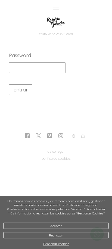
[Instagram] (61, 136)
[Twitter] (38, 136)
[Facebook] (27, 136)
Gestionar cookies (56, 244)
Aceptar (56, 226)
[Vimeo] (49, 136)
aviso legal (56, 151)
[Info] (73, 136)
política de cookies (56, 158)
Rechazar (56, 235)
